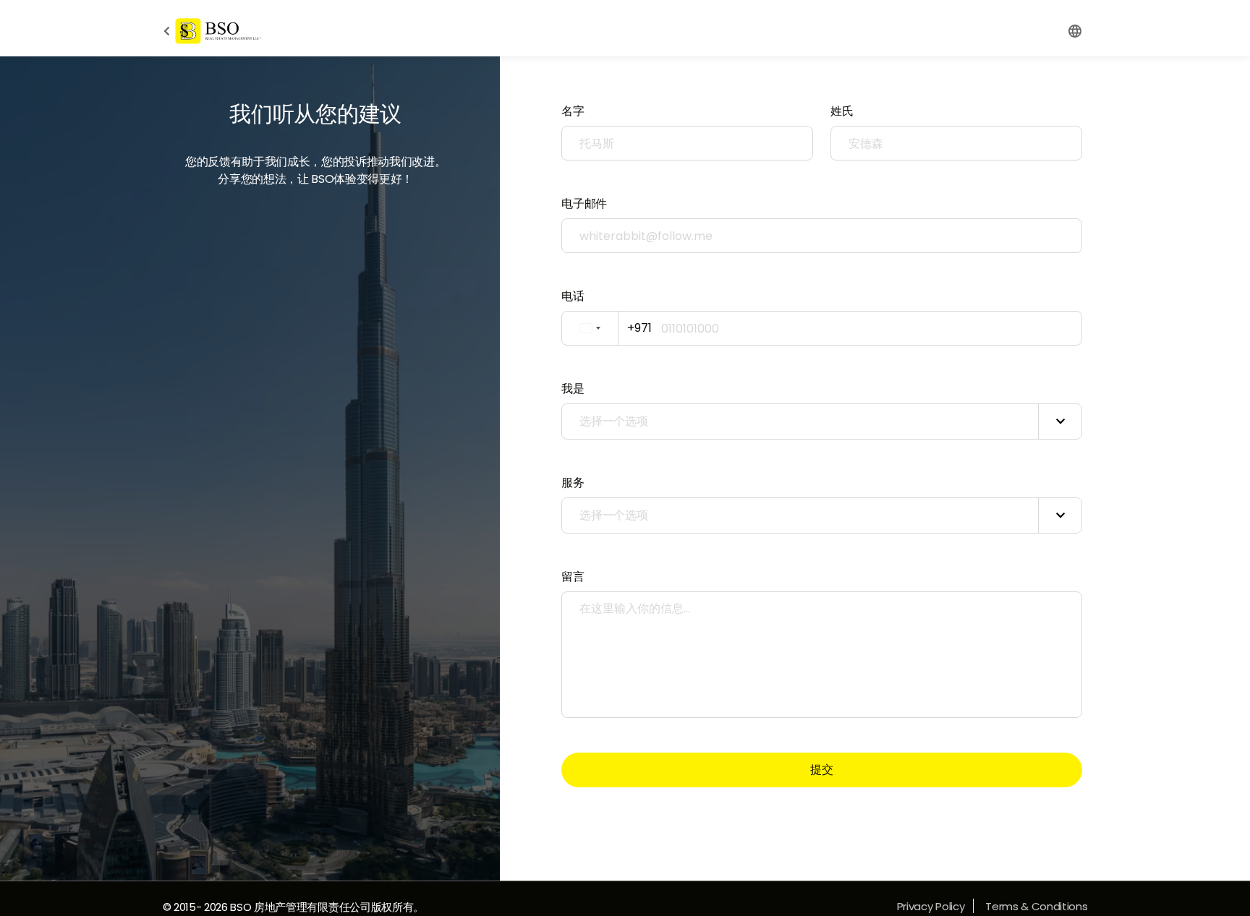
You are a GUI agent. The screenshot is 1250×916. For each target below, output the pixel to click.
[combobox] (610, 328)
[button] (1075, 31)
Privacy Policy (931, 906)
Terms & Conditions (1036, 906)
